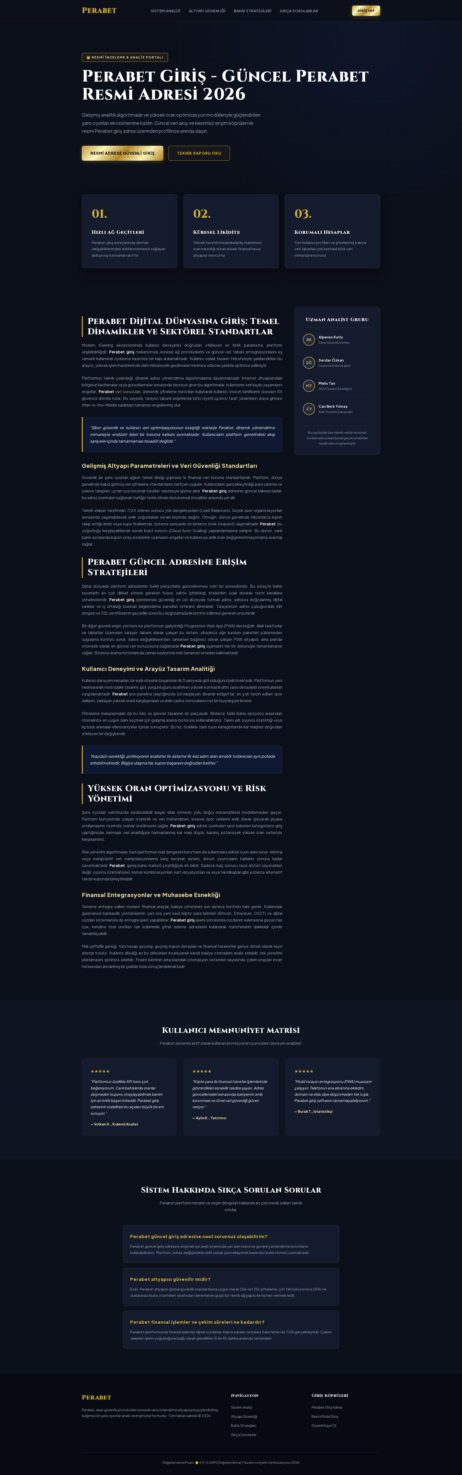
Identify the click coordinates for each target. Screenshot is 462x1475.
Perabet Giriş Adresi (327, 1407)
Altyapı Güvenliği (207, 10)
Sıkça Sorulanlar (299, 10)
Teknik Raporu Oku (199, 153)
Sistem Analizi (165, 10)
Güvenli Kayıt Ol (324, 1425)
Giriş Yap (366, 11)
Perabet (99, 11)
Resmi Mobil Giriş (325, 1416)
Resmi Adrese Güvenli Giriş (122, 153)
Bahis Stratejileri (252, 10)
